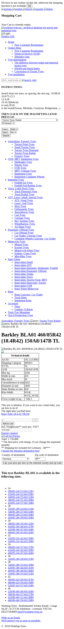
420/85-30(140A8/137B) (21, 526)
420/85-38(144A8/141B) (21, 567)
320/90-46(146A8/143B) (21, 591)
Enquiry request (9, 433)
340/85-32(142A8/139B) (21, 541)
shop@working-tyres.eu (29, 611)
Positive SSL (8, 36)
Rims (10, 291)
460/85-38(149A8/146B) (21, 570)
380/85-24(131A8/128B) (21, 500)
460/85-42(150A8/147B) (21, 579)
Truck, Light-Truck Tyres (21, 188)
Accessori (13, 303)
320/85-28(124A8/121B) (21, 509)
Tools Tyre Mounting (19, 312)
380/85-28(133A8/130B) (21, 514)
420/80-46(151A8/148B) (21, 597)
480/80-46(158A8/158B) (21, 600)
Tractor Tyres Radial (50, 320)
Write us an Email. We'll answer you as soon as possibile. (21, 619)
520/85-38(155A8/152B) (21, 573)
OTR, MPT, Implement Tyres (23, 159)
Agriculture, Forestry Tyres (22, 141)
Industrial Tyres (16, 179)
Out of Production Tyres (20, 315)
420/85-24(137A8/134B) (21, 503)
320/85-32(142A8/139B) (21, 538)
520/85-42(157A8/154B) (21, 585)
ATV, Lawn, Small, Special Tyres (25, 197)
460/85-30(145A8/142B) (21, 532)
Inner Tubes (14, 259)
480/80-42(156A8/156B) (21, 582)
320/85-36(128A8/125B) (21, 559)
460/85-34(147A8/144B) (21, 553)
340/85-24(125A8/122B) (21, 497)
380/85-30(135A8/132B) (21, 523)
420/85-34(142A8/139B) (21, 550)
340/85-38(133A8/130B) (21, 565)
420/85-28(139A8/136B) (21, 517)
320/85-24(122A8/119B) (21, 494)
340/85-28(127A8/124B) (21, 511)
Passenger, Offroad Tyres (21, 229)
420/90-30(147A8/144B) (21, 529)
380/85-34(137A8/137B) (21, 547)
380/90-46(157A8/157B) (21, 594)
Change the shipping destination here (20, 450)
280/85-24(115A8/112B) (20, 491)
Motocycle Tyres (16, 241)
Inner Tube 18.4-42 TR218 (15, 414)
